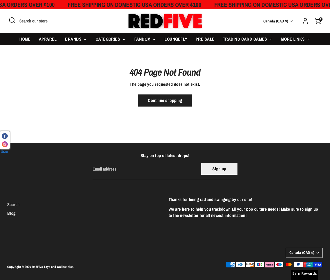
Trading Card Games (245, 39)
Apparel (48, 39)
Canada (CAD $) (275, 21)
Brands (73, 39)
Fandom (142, 39)
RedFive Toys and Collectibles (52, 267)
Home (24, 39)
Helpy (4, 151)
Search (13, 204)
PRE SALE (205, 39)
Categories (108, 39)
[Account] (305, 21)
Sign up (219, 169)
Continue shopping (165, 100)
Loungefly (176, 39)
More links (293, 39)
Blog (11, 213)
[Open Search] (12, 20)
